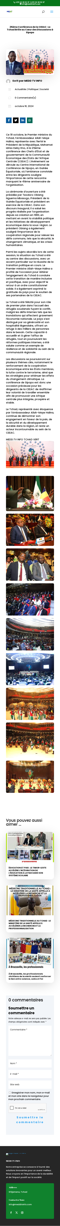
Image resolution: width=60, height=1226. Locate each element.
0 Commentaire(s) (25, 97)
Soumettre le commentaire (30, 1119)
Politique (33, 89)
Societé (44, 89)
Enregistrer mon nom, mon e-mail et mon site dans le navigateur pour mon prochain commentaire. (29, 1096)
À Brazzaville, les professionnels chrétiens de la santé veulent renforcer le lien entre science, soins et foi (30, 976)
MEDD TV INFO (33, 80)
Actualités (20, 89)
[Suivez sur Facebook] (11, 1212)
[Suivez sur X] (16, 1212)
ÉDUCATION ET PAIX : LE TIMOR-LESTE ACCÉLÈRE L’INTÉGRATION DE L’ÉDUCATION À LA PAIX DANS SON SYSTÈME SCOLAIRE (27, 871)
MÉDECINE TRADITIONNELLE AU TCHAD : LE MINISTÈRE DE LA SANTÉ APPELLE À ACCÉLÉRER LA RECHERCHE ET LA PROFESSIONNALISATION (30, 924)
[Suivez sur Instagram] (22, 1212)
